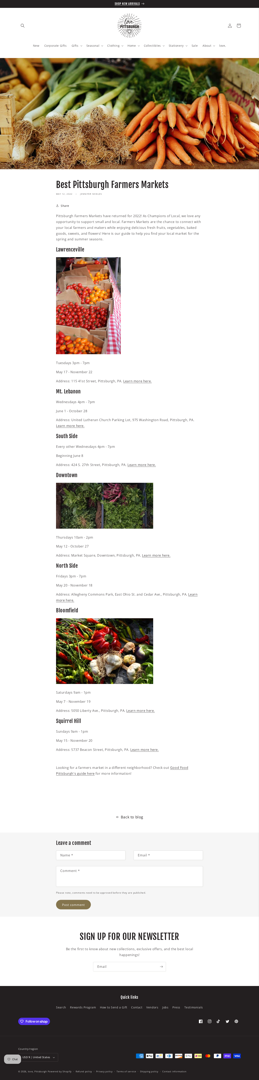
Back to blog (132, 817)
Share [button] (65, 206)
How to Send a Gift (113, 1007)
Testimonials (193, 1007)
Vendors (152, 1007)
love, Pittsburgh (37, 1071)
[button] (22, 25)
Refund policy (84, 1071)
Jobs (165, 1007)
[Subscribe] (161, 966)
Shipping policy (149, 1071)
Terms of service (126, 1071)
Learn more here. (70, 426)
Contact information (174, 1071)
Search (61, 1007)
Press (176, 1007)
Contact (136, 1007)
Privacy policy (104, 1071)
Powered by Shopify (60, 1071)
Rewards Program (83, 1007)
